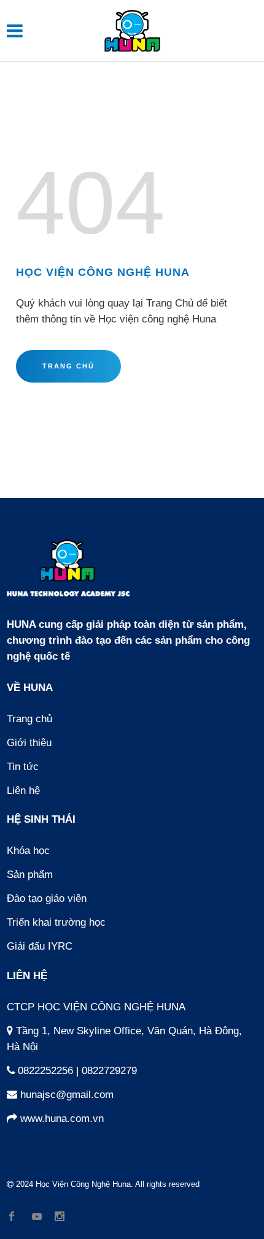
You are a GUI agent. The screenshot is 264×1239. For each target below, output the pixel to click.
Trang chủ (29, 719)
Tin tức (23, 766)
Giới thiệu (29, 743)
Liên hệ (23, 790)
